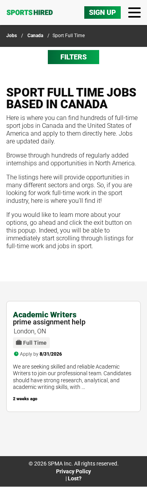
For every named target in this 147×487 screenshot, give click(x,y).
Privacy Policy (73, 471)
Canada (35, 35)
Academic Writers (44, 314)
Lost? (75, 478)
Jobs (11, 35)
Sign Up (102, 12)
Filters (73, 57)
